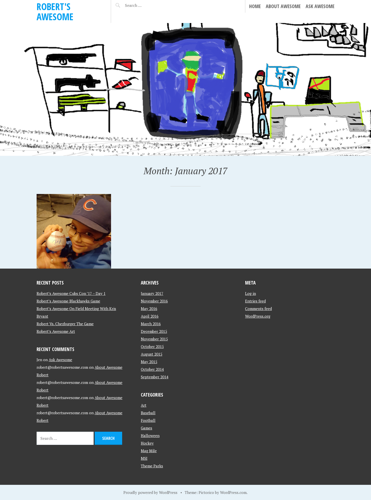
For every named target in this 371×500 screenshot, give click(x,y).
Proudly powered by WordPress (150, 492)
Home (255, 6)
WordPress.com (233, 492)
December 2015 (154, 331)
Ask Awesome (320, 6)
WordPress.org (257, 316)
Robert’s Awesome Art (56, 331)
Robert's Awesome (55, 11)
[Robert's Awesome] (185, 89)
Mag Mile (149, 450)
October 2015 (152, 346)
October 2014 (152, 369)
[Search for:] (146, 5)
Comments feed (258, 308)
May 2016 (149, 308)
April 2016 (149, 316)
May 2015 (149, 361)
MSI (144, 458)
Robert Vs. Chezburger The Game (65, 323)
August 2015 (151, 354)
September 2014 (154, 376)
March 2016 (151, 323)
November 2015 (154, 338)
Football (148, 420)
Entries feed (255, 300)
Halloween (150, 435)
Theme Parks (152, 465)
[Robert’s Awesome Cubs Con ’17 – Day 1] (74, 231)
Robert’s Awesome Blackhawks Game (68, 300)
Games (146, 427)
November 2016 (154, 300)
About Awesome (283, 6)
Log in (250, 293)
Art (143, 405)
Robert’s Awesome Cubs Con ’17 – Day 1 (71, 293)
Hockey (147, 443)
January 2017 (152, 293)
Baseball (148, 412)
